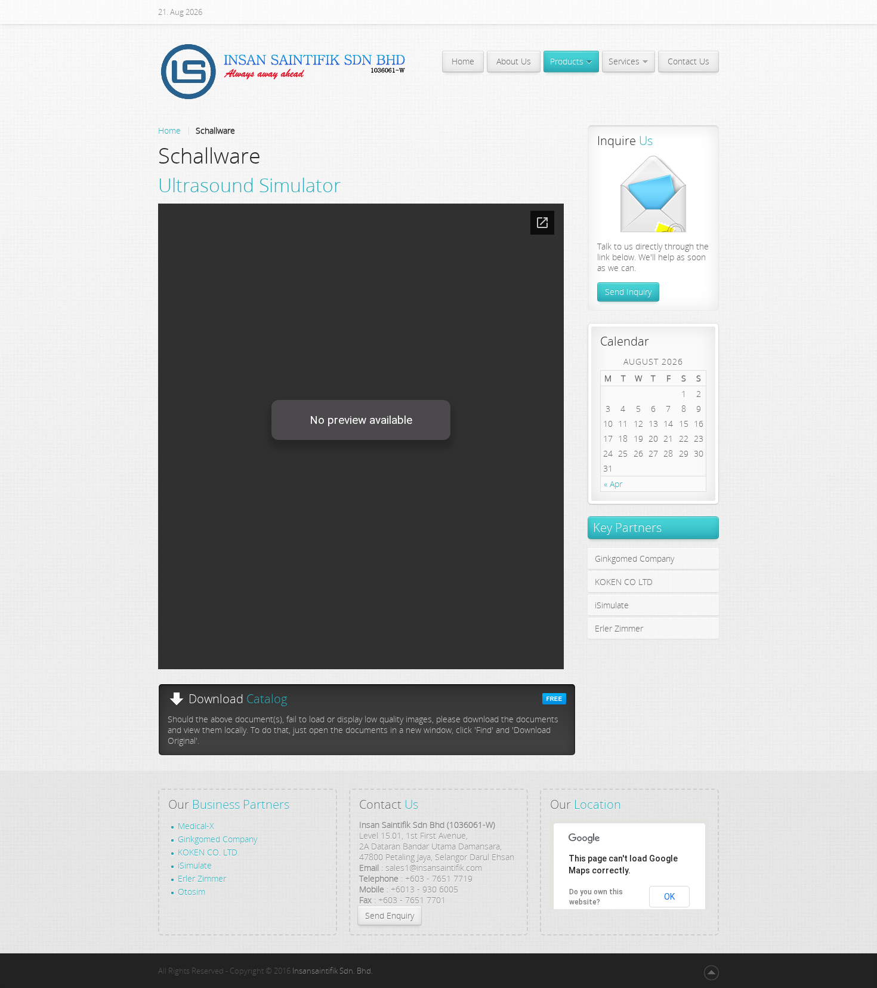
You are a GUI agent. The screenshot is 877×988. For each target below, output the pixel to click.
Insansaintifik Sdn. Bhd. (332, 970)
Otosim (191, 892)
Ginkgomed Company (217, 839)
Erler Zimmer (202, 878)
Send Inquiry (628, 291)
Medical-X (196, 826)
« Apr (613, 484)
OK (669, 896)
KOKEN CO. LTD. (208, 852)
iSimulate (195, 865)
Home (169, 130)
